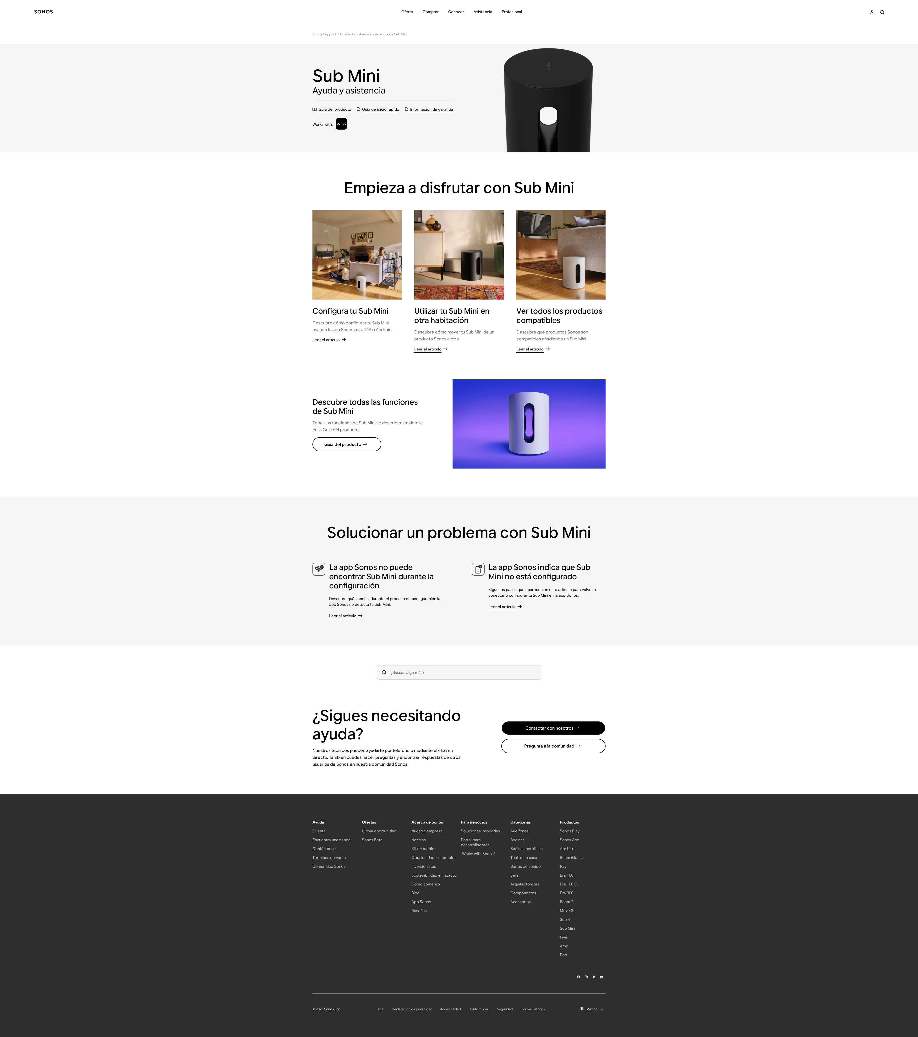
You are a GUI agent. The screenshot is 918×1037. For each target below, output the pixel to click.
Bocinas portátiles (526, 848)
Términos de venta (329, 857)
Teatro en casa (523, 857)
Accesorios (520, 901)
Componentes (523, 892)
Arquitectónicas (524, 884)
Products (347, 34)
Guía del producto (342, 444)
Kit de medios (423, 848)
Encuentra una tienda (331, 839)
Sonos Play (569, 831)
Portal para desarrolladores (475, 842)
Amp (564, 946)
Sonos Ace (569, 839)
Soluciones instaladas (480, 831)
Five (563, 937)
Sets (514, 875)
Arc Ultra (568, 848)
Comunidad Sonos (328, 866)
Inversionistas (423, 866)
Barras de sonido (525, 866)
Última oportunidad (379, 831)
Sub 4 (565, 919)
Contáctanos (324, 848)
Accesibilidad (450, 1009)
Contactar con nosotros (549, 728)
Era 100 (566, 875)
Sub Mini (567, 928)
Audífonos (519, 831)
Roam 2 (566, 901)
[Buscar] (882, 12)
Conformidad (479, 1009)
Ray (563, 866)
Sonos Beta (372, 839)
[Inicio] (43, 12)
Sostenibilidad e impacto (433, 875)
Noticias (418, 839)
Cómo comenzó (425, 884)
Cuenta (319, 831)
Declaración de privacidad (412, 1009)
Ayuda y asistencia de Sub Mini (383, 34)
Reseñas (419, 910)
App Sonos (421, 901)
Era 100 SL (569, 884)
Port (564, 954)
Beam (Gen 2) (572, 857)
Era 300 (566, 892)
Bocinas (517, 839)
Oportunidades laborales (433, 857)
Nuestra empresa (427, 831)
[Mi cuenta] (872, 12)
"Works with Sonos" (478, 853)
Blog (415, 892)
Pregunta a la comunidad (549, 746)
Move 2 (566, 910)
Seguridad (505, 1009)
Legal (380, 1009)
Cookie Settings (533, 1009)
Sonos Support (324, 34)
